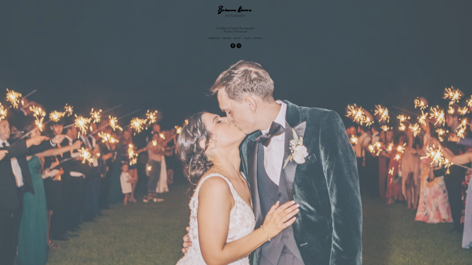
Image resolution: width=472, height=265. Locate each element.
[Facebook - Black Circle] (232, 45)
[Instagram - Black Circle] (238, 45)
